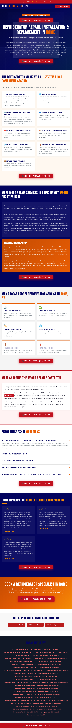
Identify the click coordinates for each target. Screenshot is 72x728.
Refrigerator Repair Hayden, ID (13, 670)
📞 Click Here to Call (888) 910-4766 (36, 20)
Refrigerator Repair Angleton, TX (14, 652)
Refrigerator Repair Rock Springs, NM (49, 664)
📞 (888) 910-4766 (62, 6)
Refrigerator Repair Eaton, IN (48, 676)
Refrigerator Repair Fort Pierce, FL (15, 700)
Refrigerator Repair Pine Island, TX (25, 697)
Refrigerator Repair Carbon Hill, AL (37, 652)
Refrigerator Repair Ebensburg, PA (25, 673)
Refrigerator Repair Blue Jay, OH (35, 658)
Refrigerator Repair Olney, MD (58, 652)
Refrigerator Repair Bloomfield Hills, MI (22, 661)
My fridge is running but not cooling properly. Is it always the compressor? (29, 440)
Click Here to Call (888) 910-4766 (36, 726)
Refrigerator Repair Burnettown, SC (26, 676)
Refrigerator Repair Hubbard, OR (22, 649)
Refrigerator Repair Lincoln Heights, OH (48, 709)
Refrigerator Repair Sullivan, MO (24, 706)
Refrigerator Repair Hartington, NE (47, 688)
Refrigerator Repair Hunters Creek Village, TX (46, 703)
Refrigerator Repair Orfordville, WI (22, 694)
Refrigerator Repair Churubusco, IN (57, 670)
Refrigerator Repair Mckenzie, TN (47, 673)
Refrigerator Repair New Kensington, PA (47, 694)
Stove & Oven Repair (16, 625)
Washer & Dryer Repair (55, 625)
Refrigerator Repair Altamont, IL (34, 670)
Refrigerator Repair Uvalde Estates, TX (35, 682)
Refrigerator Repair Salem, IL (59, 682)
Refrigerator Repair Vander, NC (21, 703)
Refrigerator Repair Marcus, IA (14, 658)
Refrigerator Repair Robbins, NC (23, 712)
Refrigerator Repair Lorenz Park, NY (48, 679)
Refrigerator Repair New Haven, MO (25, 691)
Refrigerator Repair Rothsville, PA (47, 691)
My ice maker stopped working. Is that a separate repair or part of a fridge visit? (31, 474)
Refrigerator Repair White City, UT (47, 697)
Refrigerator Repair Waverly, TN (57, 658)
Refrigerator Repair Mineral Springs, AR (46, 712)
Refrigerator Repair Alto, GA (36, 715)
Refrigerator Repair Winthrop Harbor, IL (25, 667)
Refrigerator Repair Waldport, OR (24, 688)
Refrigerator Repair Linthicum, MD (47, 706)
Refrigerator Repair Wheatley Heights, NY (49, 661)
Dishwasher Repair (35, 625)
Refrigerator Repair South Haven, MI (24, 679)
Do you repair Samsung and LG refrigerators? (18, 461)
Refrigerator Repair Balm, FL (13, 682)
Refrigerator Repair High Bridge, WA (47, 685)
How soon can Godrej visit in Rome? (14, 454)
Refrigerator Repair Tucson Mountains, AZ (47, 649)
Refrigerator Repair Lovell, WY (58, 700)
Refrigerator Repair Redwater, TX (24, 685)
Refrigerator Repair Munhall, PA (49, 667)
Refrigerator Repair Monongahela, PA (47, 655)
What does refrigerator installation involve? (19, 467)
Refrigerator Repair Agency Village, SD (24, 664)
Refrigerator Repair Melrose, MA (37, 700)
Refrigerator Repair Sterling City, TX (23, 709)
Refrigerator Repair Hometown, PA (24, 655)
